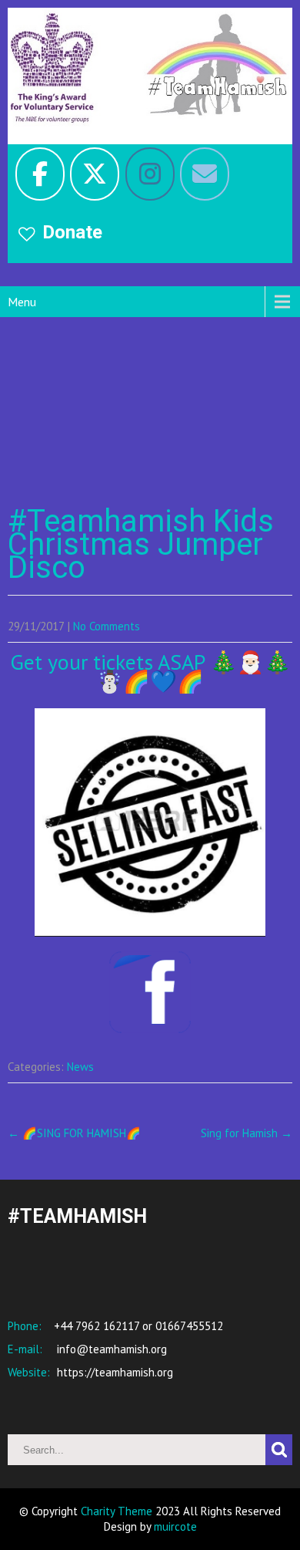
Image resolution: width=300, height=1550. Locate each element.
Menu (22, 301)
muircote (175, 1526)
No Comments (106, 626)
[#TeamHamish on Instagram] (150, 174)
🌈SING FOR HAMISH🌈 (74, 1133)
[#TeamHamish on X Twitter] (94, 174)
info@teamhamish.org (110, 1349)
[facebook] (40, 174)
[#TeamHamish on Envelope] (204, 174)
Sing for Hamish (246, 1133)
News (80, 1066)
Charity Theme (116, 1511)
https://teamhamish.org (113, 1372)
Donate (72, 232)
